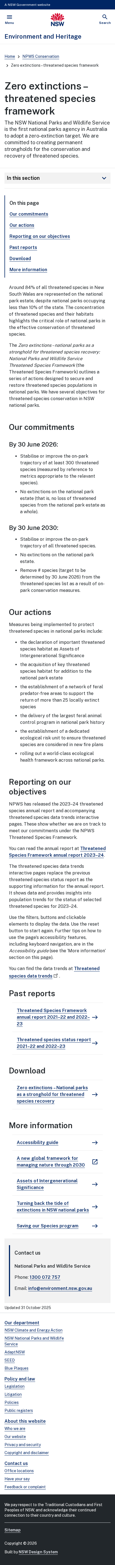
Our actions (21, 225)
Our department (21, 1322)
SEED (9, 1360)
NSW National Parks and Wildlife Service (34, 1341)
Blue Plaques (16, 1368)
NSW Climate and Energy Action (33, 1330)
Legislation (14, 1386)
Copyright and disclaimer (26, 1453)
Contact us (16, 1463)
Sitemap (12, 1530)
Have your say (17, 1479)
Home (9, 56)
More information (28, 269)
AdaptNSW (14, 1352)
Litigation (13, 1394)
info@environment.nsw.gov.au (60, 1288)
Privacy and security (22, 1444)
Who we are (14, 1428)
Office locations (19, 1471)
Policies (11, 1402)
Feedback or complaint (25, 1487)
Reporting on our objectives (39, 236)
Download (20, 258)
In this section (57, 178)
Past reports (23, 247)
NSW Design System (38, 1552)
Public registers (18, 1410)
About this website (25, 1421)
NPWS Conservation (40, 56)
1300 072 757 (45, 1277)
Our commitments (28, 214)
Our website (15, 1436)
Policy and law (19, 1379)
